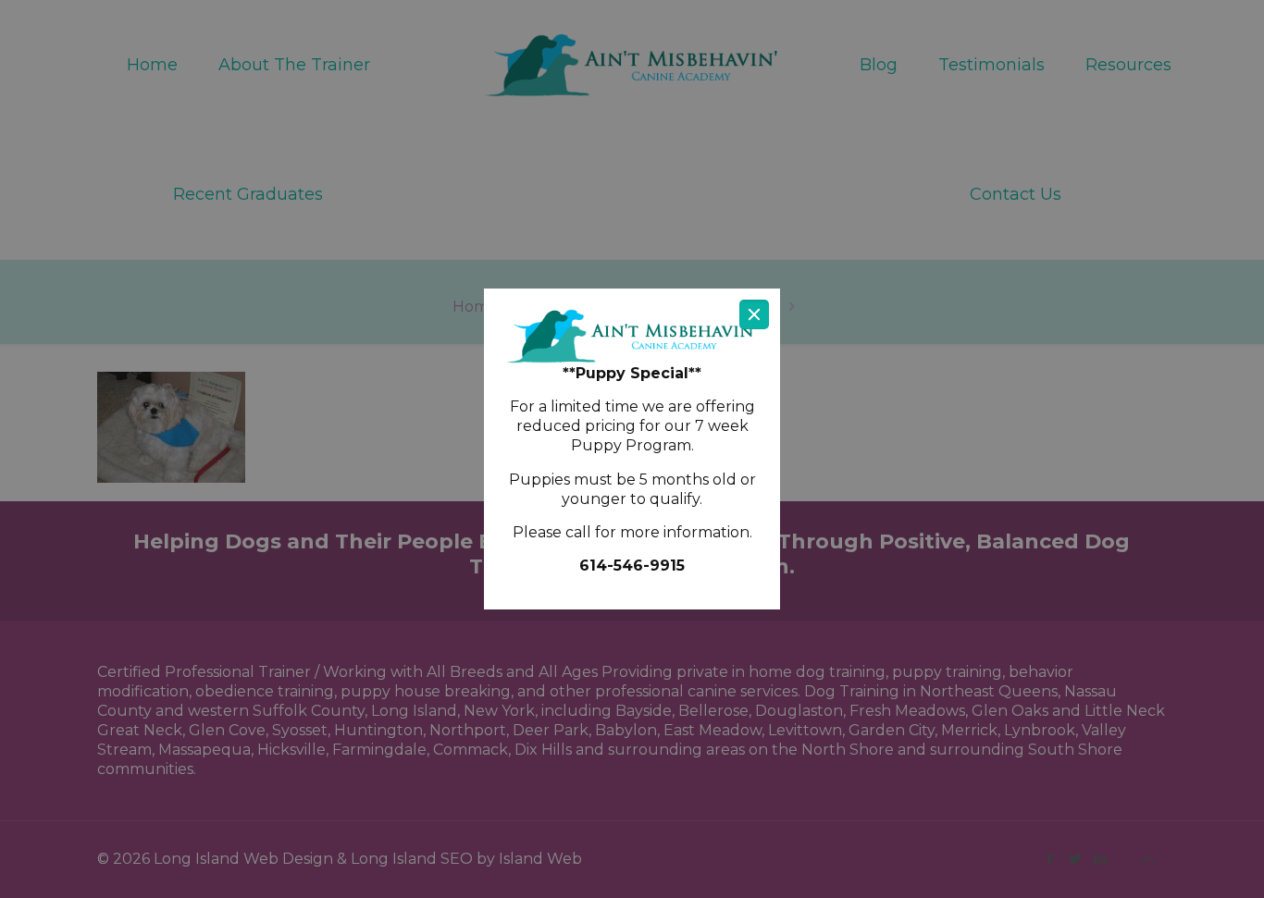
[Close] (754, 314)
